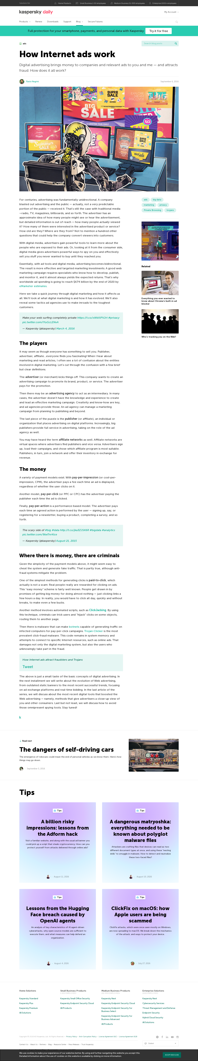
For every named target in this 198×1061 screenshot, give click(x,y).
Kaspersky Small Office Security (75, 998)
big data (157, 199)
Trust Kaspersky (87, 1045)
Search (176, 43)
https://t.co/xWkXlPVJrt (92, 317)
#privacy (114, 317)
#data (55, 530)
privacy (163, 205)
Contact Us (23, 1045)
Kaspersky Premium (28, 1008)
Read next (27, 741)
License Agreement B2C (108, 1037)
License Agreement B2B (128, 1037)
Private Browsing (152, 210)
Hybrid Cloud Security (152, 1017)
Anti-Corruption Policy (88, 1037)
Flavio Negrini (32, 81)
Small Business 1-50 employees (93, 3)
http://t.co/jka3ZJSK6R (74, 530)
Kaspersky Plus (26, 1003)
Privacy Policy (71, 1037)
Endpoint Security (151, 1013)
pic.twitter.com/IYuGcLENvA (40, 322)
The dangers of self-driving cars (66, 749)
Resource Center (60, 1045)
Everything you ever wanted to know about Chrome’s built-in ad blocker (159, 301)
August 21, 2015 (66, 540)
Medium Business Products (115, 990)
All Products (66, 1008)
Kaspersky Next (108, 998)
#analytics (108, 530)
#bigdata (95, 530)
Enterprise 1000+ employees (164, 3)
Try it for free (158, 31)
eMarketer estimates (33, 286)
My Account (170, 12)
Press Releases (74, 1045)
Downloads (52, 21)
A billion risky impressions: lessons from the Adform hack (57, 828)
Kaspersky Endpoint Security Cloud (77, 1003)
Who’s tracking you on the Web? (159, 336)
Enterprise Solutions (153, 990)
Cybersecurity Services (153, 1003)
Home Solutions (27, 990)
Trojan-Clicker (93, 631)
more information (112, 1056)
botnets (74, 626)
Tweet (27, 666)
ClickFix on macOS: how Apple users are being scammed (140, 914)
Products (23, 21)
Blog (78, 21)
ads (24, 43)
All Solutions (25, 1013)
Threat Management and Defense (158, 1008)
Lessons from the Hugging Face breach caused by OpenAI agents (57, 914)
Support (67, 21)
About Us (33, 1045)
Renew (38, 21)
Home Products (64, 3)
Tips (59, 810)
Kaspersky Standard (28, 998)
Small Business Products (73, 990)
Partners (43, 1045)
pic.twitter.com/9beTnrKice (39, 534)
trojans (170, 210)
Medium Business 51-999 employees (129, 3)
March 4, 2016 (65, 328)
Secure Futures (95, 21)
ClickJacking (97, 610)
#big (48, 530)
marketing (149, 205)
